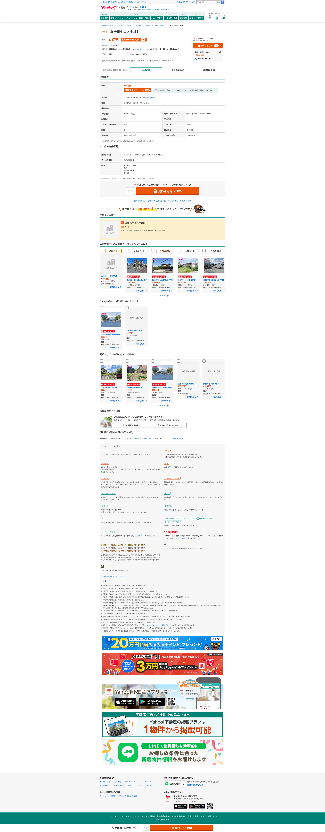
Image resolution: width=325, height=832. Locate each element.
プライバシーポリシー (116, 816)
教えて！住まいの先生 (128, 795)
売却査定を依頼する (169, 425)
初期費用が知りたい (133, 39)
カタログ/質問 (195, 18)
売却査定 (183, 18)
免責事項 (180, 816)
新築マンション (117, 18)
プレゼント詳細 (179, 538)
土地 (175, 18)
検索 (222, 2)
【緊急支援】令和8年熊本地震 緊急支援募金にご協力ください (124, 2)
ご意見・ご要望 (192, 816)
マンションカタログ (108, 795)
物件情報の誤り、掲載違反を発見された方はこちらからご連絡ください (162, 200)
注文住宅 (168, 18)
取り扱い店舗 (209, 69)
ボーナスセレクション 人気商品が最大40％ (153, 9)
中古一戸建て (156, 18)
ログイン (129, 9)
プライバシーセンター (136, 816)
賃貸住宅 (104, 18)
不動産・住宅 (105, 781)
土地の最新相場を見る (132, 425)
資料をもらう (209, 45)
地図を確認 (150, 97)
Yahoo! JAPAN (182, 2)
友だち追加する (177, 783)
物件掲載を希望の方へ (166, 816)
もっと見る (161, 295)
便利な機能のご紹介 (195, 784)
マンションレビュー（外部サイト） (157, 625)
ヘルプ (192, 2)
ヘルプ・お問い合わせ (209, 816)
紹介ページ (141, 536)
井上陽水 (217, 2)
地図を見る (139, 49)
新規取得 (143, 7)
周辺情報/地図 (177, 69)
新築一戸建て (144, 18)
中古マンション (131, 18)
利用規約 (151, 816)
